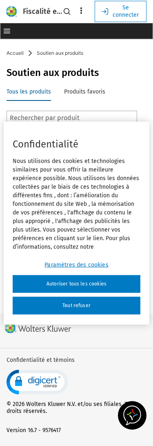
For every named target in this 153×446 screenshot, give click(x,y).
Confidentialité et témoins (41, 360)
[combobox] (72, 118)
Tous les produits (29, 91)
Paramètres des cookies (76, 264)
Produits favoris (84, 91)
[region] (76, 223)
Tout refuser (76, 305)
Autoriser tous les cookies (76, 284)
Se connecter (126, 11)
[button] (7, 31)
